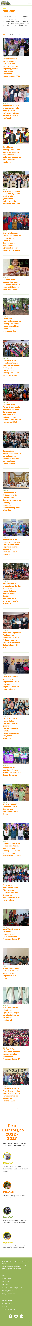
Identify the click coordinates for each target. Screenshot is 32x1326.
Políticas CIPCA (7, 1303)
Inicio (4, 1275)
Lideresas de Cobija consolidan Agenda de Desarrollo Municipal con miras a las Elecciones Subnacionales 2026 (12, 849)
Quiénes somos (7, 1278)
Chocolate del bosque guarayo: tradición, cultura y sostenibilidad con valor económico (11, 284)
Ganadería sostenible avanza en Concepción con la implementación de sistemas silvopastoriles (12, 325)
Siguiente (19, 1109)
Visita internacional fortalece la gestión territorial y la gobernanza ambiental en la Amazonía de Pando (11, 197)
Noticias (4, 1306)
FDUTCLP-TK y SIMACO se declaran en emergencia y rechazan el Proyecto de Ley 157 (12, 1054)
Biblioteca (5, 1285)
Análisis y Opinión (7, 1291)
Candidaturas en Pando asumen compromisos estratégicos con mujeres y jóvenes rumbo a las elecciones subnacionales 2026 (11, 67)
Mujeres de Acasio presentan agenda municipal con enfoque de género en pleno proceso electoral (11, 111)
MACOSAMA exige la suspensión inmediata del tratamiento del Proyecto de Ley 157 (12, 934)
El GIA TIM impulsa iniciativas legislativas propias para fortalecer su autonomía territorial (11, 1014)
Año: (4, 34)
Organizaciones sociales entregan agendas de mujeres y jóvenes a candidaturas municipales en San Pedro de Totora (11, 367)
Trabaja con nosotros (8, 1294)
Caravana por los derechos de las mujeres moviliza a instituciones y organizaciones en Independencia (11, 683)
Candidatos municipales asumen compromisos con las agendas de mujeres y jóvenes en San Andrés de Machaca (12, 154)
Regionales (5, 1282)
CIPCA (5, 2)
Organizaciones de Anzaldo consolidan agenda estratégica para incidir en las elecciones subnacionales (11, 1094)
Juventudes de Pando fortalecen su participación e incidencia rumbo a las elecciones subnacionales (12, 457)
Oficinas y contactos (8, 1309)
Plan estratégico (7, 1300)
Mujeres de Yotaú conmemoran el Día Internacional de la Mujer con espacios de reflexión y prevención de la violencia (11, 546)
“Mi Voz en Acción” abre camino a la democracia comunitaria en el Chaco (11, 809)
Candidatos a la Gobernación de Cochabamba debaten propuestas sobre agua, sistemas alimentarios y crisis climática (12, 501)
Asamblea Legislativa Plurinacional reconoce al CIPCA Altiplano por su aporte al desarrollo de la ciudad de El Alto (12, 640)
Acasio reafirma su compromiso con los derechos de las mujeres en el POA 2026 (12, 973)
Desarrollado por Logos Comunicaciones (29, 1322)
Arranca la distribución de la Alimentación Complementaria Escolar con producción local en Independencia (11, 892)
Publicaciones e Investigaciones (12, 1288)
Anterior (12, 1109)
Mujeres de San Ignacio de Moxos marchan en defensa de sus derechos (12, 771)
